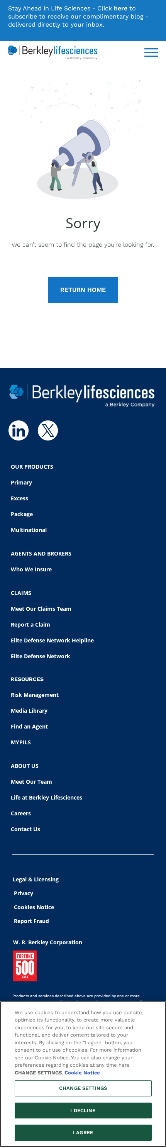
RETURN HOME (83, 289)
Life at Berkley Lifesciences (46, 797)
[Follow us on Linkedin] (18, 430)
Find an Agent (29, 726)
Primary (21, 482)
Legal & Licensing (36, 879)
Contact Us (25, 829)
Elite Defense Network (40, 656)
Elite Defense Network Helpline (52, 640)
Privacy (23, 893)
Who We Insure (31, 569)
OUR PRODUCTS (32, 466)
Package (22, 514)
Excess (19, 498)
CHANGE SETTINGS (83, 1088)
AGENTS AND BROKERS (41, 553)
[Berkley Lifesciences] (52, 52)
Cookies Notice (34, 907)
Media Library (29, 710)
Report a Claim (30, 624)
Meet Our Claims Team (41, 608)
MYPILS (21, 742)
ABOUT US (25, 765)
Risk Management (35, 694)
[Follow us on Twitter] (48, 430)
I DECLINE (82, 1110)
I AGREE (83, 1132)
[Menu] (151, 52)
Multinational (29, 530)
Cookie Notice (82, 1073)
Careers (21, 813)
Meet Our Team (31, 781)
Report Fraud (31, 921)
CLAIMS (21, 592)
